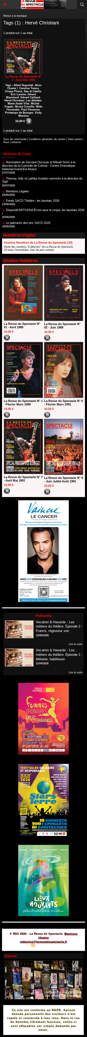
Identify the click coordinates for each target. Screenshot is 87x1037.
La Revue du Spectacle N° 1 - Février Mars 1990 (23, 402)
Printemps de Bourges (19, 112)
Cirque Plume (13, 91)
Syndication (42, 945)
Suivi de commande (15, 139)
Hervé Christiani (14, 100)
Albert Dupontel (23, 85)
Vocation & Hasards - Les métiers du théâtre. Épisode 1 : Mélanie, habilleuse (59, 654)
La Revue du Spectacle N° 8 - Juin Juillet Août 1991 (63, 479)
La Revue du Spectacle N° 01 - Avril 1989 (22, 325)
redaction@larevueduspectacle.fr (43, 941)
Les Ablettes (33, 100)
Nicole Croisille (24, 106)
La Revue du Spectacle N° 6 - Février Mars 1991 (63, 402)
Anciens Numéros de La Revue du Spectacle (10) (38, 242)
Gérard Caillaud (30, 97)
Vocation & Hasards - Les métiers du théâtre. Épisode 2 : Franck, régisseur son (59, 626)
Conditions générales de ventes (47, 139)
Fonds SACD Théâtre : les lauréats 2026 (32, 189)
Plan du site (21, 945)
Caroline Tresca (29, 88)
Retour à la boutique (15, 15)
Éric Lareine (18, 94)
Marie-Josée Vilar (18, 103)
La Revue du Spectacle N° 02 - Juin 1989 (62, 325)
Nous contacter (12, 142)
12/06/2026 (42, 635)
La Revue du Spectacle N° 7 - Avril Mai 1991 (23, 78)
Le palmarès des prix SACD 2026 (28, 211)
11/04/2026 (42, 663)
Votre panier (75, 139)
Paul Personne (30, 109)
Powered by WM (63, 945)
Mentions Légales (17, 180)
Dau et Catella (32, 91)
